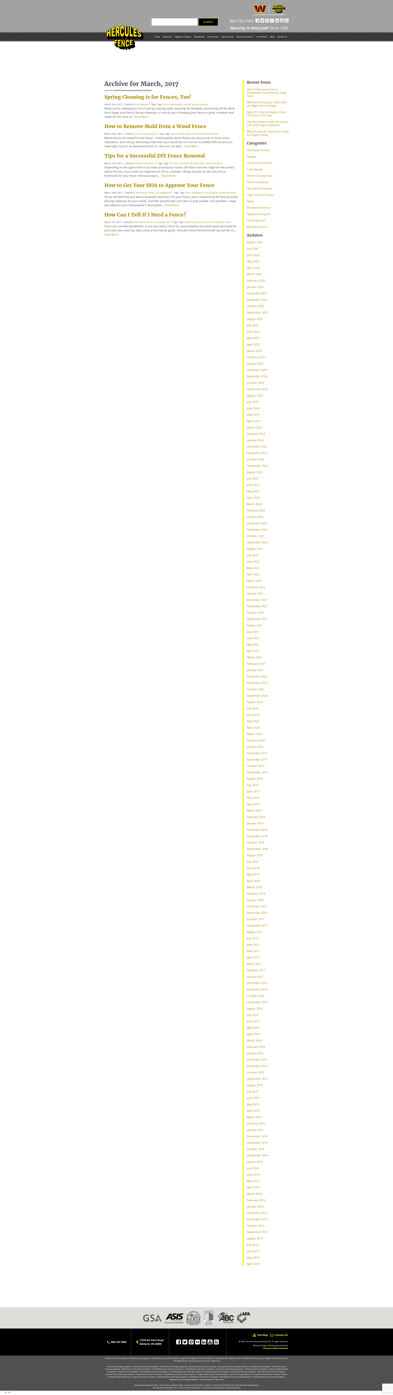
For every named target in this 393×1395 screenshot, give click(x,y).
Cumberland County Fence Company (203, 1377)
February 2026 (256, 280)
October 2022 (255, 536)
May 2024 (253, 414)
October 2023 (255, 459)
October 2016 (255, 996)
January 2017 (255, 976)
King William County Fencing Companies (180, 1374)
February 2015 (256, 1123)
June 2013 (253, 1251)
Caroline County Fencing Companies (120, 1374)
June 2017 (253, 945)
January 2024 (255, 440)
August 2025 (255, 319)
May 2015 (253, 1104)
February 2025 (256, 357)
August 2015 (255, 1085)
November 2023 (257, 453)
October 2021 (255, 612)
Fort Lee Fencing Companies (241, 1374)
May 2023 (253, 491)
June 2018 (253, 868)
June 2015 (253, 1098)
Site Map (262, 1335)
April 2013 (253, 1264)
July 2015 (252, 1091)
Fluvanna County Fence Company (266, 1374)
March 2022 (254, 581)
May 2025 (253, 338)
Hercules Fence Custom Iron (190, 1388)
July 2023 (252, 478)
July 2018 (252, 861)
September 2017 (257, 925)
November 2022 (257, 529)
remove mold (198, 133)
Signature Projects (183, 36)
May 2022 (253, 568)
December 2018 (257, 830)
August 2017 (255, 932)
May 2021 (253, 644)
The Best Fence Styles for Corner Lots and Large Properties (268, 123)
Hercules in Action (245, 36)
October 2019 (255, 766)
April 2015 (253, 1110)
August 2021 (255, 625)
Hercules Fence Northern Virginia (198, 1385)
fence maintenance (173, 104)
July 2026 (252, 248)
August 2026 (255, 242)
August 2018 (255, 855)
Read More (141, 117)
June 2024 (253, 408)
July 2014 (252, 1168)
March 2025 (254, 351)
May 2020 (253, 721)
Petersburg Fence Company (256, 1369)
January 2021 (255, 670)
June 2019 (253, 791)
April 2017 (253, 957)
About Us (167, 36)
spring (187, 104)
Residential (199, 36)
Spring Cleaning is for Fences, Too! (147, 97)
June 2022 (253, 561)
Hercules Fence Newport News (171, 1385)
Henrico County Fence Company (145, 1366)
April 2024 (253, 421)
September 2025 (257, 312)
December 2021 (257, 600)
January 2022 (255, 593)
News (250, 201)
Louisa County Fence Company (143, 1377)
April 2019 (253, 804)
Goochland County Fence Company (202, 1366)
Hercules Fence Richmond (223, 1385)
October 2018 (255, 842)
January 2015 (255, 1130)
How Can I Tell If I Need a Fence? (145, 215)
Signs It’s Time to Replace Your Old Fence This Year (266, 113)
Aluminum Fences (258, 150)
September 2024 (257, 389)
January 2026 (255, 287)
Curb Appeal (141, 104)
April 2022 (253, 574)
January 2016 (255, 1053)
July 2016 (252, 1015)
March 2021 (254, 657)
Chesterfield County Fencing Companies (167, 1369)
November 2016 (257, 989)
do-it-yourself (197, 163)
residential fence (213, 163)
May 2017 (253, 951)
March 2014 (254, 1194)
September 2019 (257, 772)
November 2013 (257, 1219)
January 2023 (255, 517)
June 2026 (253, 255)
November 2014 (257, 1142)
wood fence (212, 133)
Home (157, 36)
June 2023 (253, 485)
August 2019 (255, 778)
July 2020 (252, 708)
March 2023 (254, 504)
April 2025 (253, 344)
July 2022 (252, 555)
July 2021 (252, 632)
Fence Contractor (258, 182)
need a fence (191, 222)
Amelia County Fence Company (216, 1371)
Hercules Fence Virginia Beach (247, 1385)
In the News (261, 36)
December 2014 (257, 1136)
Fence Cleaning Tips (146, 133)
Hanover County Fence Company (149, 1374)
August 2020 (255, 702)
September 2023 (257, 466)
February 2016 (256, 1047)
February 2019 (256, 817)
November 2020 (257, 683)
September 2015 (257, 1079)
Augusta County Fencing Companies (183, 1379)
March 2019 (254, 810)
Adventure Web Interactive (275, 1348)
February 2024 (256, 434)
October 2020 (255, 689)
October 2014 (255, 1149)
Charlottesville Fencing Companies (173, 1366)
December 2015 (257, 1059)
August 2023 (255, 472)
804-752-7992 (242, 21)
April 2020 (253, 727)
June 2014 (253, 1174)
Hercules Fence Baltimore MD (146, 1385)
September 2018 (257, 849)
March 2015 (254, 1117)
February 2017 (256, 970)
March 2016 (254, 1040)
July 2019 (252, 785)
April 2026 (253, 268)
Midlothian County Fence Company (136, 1369)
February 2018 (256, 893)
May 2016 (253, 1027)
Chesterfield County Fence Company (199, 1369)
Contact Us (282, 36)
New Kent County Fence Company (271, 1371)
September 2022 (257, 542)
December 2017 (257, 906)
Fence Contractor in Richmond (212, 1379)
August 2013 (255, 1238)
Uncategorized (163, 192)
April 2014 (253, 1187)
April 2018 (253, 881)
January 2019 (255, 823)
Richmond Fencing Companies (119, 1366)
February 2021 (256, 664)
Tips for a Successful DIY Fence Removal (154, 156)
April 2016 (253, 1034)
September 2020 (257, 696)
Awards (251, 156)
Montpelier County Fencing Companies (233, 1366)
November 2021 (257, 606)
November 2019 (257, 759)
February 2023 (256, 510)
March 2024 (254, 427)
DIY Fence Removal (179, 163)
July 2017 (252, 938)
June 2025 (253, 331)
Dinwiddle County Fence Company (154, 1371)
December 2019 (257, 753)
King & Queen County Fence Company (212, 1374)
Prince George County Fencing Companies (186, 1371)
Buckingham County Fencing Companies (236, 1377)
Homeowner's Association (204, 192)
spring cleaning (200, 104)
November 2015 (257, 1066)
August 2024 (255, 395)
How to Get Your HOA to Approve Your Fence (159, 185)
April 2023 (253, 497)
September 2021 (257, 619)
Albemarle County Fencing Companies (172, 1377)
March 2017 (254, 964)
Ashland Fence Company (260, 1366)
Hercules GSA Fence (233, 1388)
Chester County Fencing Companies (230, 1369)
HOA (188, 192)
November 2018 (257, 836)
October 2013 (255, 1225)
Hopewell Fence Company (128, 1371)
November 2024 (257, 376)
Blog (272, 36)
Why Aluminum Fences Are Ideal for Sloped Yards (268, 133)
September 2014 (257, 1155)
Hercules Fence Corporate (213, 1388)
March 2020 (254, 734)
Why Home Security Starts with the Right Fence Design (267, 103)
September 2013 (257, 1232)
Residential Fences (145, 163)
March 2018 (254, 887)
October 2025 (255, 306)
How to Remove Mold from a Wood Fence (155, 126)
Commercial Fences (259, 163)
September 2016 (257, 1002)
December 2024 (257, 370)
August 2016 (255, 1008)
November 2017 (257, 913)
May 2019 (253, 798)
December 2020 (257, 676)
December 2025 (257, 293)
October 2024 (255, 383)
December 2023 (257, 446)
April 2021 (253, 651)
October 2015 (255, 1072)
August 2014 (255, 1162)
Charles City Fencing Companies (243, 1371)
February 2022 (256, 587)
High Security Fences (260, 195)
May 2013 (253, 1257)
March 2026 (254, 274)
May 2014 (253, 1181)
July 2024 (252, 402)
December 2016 (257, 983)
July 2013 (252, 1245)
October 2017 (255, 919)
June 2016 (253, 1021)
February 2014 (256, 1200)
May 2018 (253, 874)
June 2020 (253, 715)
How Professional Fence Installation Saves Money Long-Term (267, 93)
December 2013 (257, 1213)
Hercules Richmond (259, 188)
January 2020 (255, 746)
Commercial (212, 36)
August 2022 (255, 549)
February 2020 (256, 740)
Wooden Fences (257, 227)
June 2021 (253, 638)
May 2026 (253, 261)
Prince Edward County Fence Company (268, 1377)
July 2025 (252, 325)
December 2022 (257, 523)
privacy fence (206, 222)
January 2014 (255, 1206)
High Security (227, 36)
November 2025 (257, 300)
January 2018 (255, 900)
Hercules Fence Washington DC (165, 1388)
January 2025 (255, 363)
